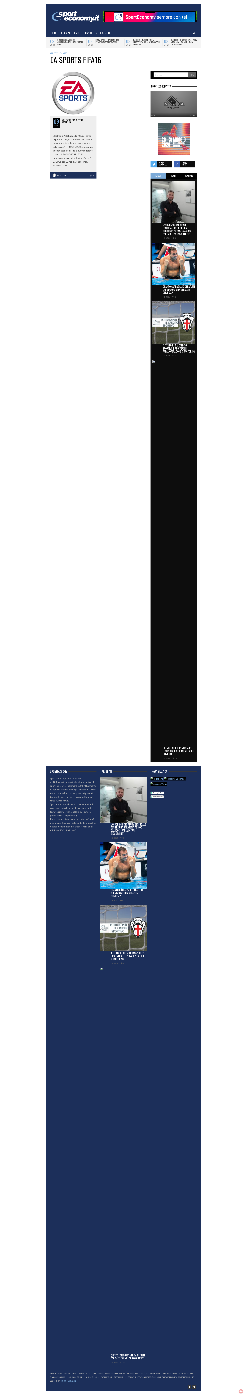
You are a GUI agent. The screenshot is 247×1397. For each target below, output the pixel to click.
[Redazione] (157, 779)
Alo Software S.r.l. (69, 1381)
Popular (158, 176)
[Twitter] (194, 1387)
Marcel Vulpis (62, 176)
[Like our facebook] (177, 165)
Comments (189, 176)
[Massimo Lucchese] (175, 779)
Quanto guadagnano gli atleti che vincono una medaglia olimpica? (179, 290)
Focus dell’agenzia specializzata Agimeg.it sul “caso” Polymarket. (177, 41)
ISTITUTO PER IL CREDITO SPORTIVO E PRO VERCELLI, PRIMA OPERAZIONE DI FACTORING (179, 349)
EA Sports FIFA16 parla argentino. (72, 122)
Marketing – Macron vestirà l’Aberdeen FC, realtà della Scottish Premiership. (103, 42)
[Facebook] (189, 1387)
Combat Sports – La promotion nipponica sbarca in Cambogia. (63, 41)
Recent (173, 176)
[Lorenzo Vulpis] (159, 785)
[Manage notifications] (241, 1391)
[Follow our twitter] (154, 165)
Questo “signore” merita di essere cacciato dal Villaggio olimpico (178, 752)
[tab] (158, 176)
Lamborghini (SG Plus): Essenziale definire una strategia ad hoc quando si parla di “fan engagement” (177, 229)
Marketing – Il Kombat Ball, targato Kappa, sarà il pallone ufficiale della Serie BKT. (141, 42)
